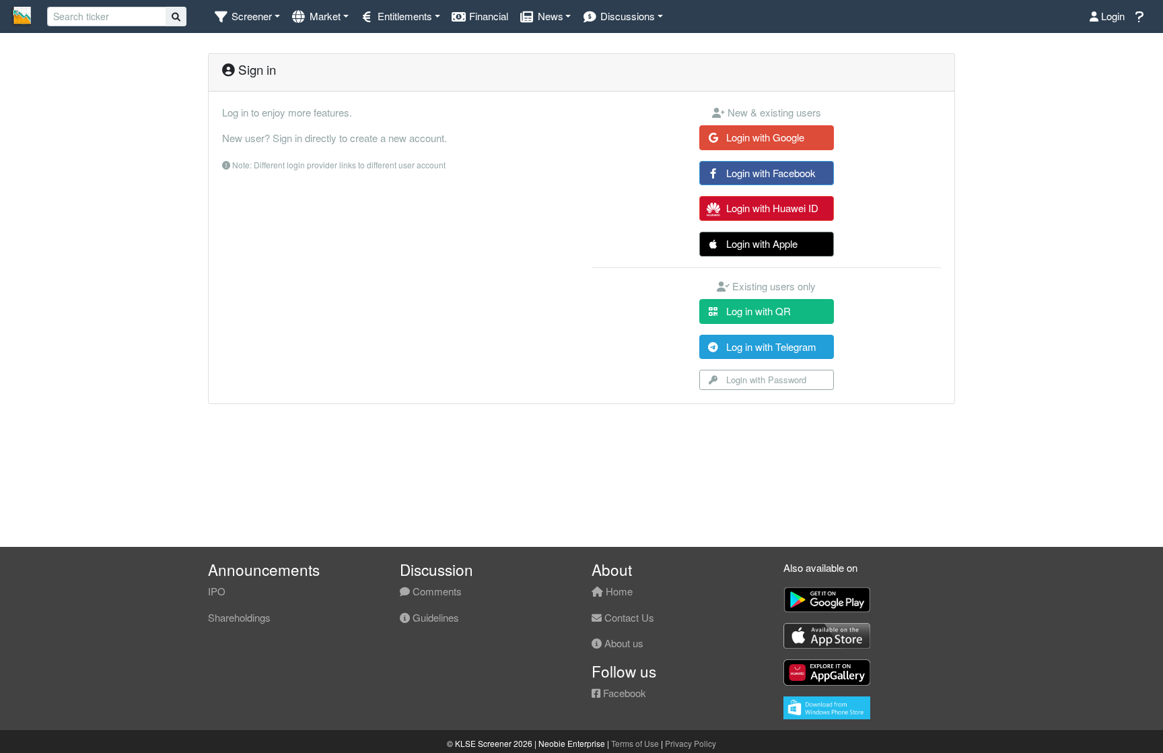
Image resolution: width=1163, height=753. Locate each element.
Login (1111, 16)
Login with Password (765, 379)
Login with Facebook (770, 173)
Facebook (623, 693)
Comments (436, 591)
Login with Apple (761, 243)
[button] (246, 16)
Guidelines (434, 617)
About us (622, 643)
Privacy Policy (690, 743)
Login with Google (764, 137)
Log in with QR (757, 311)
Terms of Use (635, 743)
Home (618, 591)
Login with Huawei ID (771, 208)
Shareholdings (239, 617)
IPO (216, 591)
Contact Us (628, 617)
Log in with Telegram (770, 346)
